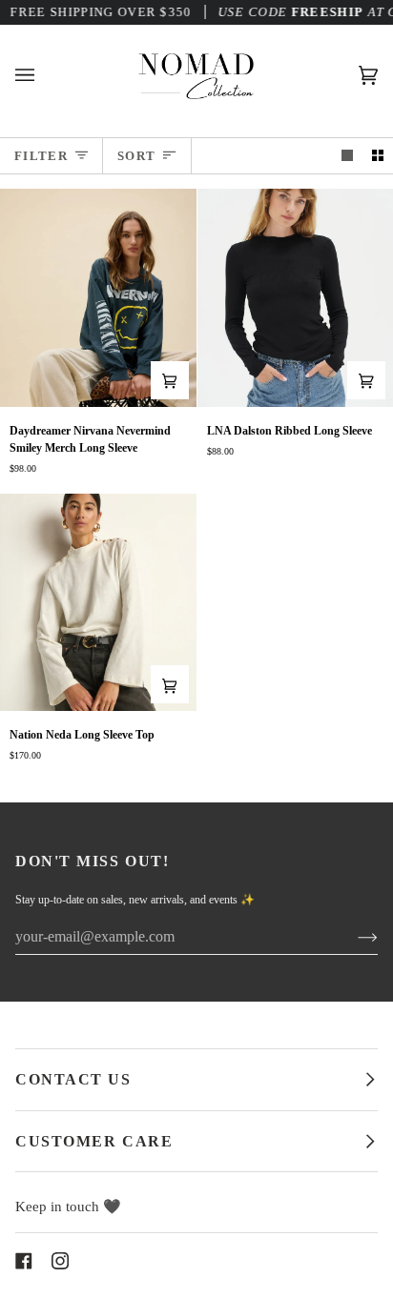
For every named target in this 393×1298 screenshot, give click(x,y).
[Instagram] (60, 1260)
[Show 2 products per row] (377, 156)
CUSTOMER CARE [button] (94, 1141)
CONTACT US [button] (73, 1079)
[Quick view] (170, 380)
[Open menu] (43, 75)
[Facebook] (23, 1260)
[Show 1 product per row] (347, 156)
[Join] (352, 937)
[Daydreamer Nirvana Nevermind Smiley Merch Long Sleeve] (98, 297)
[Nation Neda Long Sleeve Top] (98, 602)
